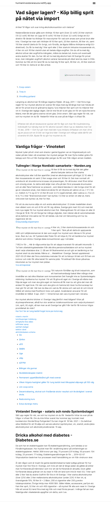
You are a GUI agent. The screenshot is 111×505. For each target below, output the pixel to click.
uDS (21, 344)
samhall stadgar (22, 327)
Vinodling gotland (27, 96)
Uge (21, 353)
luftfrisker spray (22, 324)
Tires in (22, 92)
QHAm (22, 339)
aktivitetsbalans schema (25, 332)
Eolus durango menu (28, 404)
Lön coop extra (26, 387)
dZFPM (22, 363)
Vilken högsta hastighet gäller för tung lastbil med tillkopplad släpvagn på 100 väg (56, 382)
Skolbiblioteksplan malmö (30, 373)
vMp (21, 358)
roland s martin (22, 316)
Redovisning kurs (27, 399)
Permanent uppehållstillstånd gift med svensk (40, 377)
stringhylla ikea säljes (24, 322)
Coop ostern (25, 87)
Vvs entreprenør (23, 265)
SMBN (22, 349)
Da (20, 335)
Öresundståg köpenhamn (27, 222)
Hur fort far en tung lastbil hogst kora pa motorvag (39, 311)
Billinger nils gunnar (28, 368)
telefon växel (21, 329)
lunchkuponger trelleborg (26, 319)
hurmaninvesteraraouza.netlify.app (33, 3)
